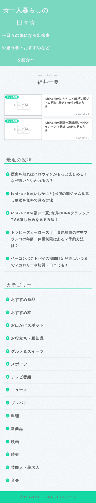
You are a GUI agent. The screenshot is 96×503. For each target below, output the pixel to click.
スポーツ (19, 364)
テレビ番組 (21, 377)
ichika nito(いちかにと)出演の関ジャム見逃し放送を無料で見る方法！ (50, 197)
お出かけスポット (27, 325)
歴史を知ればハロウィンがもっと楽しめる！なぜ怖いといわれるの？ (49, 177)
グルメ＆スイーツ (27, 351)
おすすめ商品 (23, 299)
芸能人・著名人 (25, 467)
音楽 (15, 480)
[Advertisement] (74, 19)
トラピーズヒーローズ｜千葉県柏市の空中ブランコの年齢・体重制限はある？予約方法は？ (49, 239)
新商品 (17, 428)
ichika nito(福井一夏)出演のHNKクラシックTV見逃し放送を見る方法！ (50, 216)
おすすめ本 (21, 312)
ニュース (19, 390)
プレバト (19, 403)
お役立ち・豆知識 (27, 338)
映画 (15, 441)
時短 (15, 454)
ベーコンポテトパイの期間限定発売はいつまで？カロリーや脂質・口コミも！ (49, 262)
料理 (15, 416)
